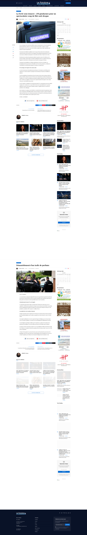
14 (65, 29)
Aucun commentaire (31, 19)
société (36, 524)
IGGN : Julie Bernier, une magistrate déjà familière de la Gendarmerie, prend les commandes (22, 133)
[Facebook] (13, 47)
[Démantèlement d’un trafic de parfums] (35, 281)
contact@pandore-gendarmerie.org (21, 526)
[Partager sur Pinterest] (68, 19)
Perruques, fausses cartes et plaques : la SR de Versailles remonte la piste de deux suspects (35, 133)
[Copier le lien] (13, 57)
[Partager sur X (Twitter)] (66, 19)
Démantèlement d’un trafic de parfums (28, 110)
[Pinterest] (13, 53)
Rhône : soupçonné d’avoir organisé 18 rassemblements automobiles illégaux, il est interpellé (35, 149)
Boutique (36, 531)
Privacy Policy (63, 225)
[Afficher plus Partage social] (70, 19)
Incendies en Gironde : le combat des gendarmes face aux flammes (49, 148)
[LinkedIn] (13, 51)
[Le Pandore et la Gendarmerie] (43, 3)
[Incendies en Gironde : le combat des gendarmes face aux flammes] (49, 142)
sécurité (36, 521)
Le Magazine (37, 529)
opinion (36, 526)
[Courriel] (13, 55)
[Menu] (16, 3)
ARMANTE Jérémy (21, 19)
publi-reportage (37, 528)
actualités (19, 11)
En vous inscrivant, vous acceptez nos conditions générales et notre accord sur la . (62, 528)
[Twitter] (13, 49)
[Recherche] (70, 0)
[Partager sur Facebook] (65, 19)
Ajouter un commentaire (36, 392)
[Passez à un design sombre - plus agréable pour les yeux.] (69, 0)
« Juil (57, 35)
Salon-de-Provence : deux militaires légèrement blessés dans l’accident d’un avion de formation (22, 148)
